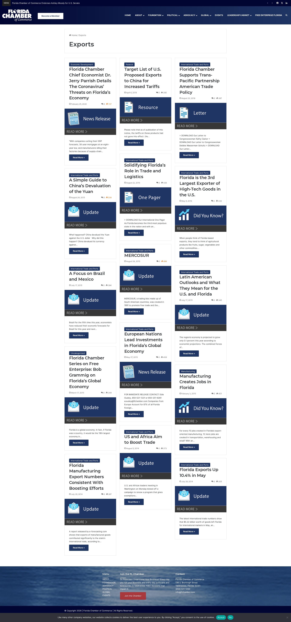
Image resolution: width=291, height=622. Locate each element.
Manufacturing (188, 371)
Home (128, 15)
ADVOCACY (108, 586)
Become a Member (51, 16)
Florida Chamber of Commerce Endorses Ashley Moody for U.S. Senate (46, 3)
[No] (287, 617)
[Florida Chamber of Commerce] (17, 15)
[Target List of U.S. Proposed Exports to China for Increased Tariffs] (145, 110)
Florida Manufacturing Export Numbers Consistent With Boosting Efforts (86, 477)
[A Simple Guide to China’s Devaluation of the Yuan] (90, 215)
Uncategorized (78, 353)
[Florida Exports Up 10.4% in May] (200, 499)
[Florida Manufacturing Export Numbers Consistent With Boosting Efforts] (90, 512)
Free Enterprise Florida (268, 15)
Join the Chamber (133, 596)
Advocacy (189, 15)
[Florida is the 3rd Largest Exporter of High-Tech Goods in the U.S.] (200, 219)
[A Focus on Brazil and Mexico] (90, 303)
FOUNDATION (108, 582)
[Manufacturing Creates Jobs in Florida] (200, 411)
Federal (129, 64)
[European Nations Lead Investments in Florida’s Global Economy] (145, 375)
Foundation (154, 15)
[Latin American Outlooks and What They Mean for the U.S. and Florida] (200, 318)
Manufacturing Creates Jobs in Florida (195, 382)
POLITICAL (107, 589)
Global (205, 15)
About (138, 15)
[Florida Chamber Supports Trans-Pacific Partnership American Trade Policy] (200, 116)
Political (172, 15)
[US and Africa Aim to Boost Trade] (145, 466)
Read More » (79, 157)
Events (219, 15)
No (230, 617)
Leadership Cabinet (238, 15)
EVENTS (106, 595)
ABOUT (105, 579)
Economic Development (82, 64)
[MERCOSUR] (145, 279)
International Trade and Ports (195, 64)
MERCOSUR (136, 255)
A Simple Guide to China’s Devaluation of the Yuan (90, 185)
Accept (221, 617)
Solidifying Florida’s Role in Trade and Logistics (145, 171)
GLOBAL (106, 592)
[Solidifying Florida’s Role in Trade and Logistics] (145, 200)
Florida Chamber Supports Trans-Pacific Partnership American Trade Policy (199, 81)
